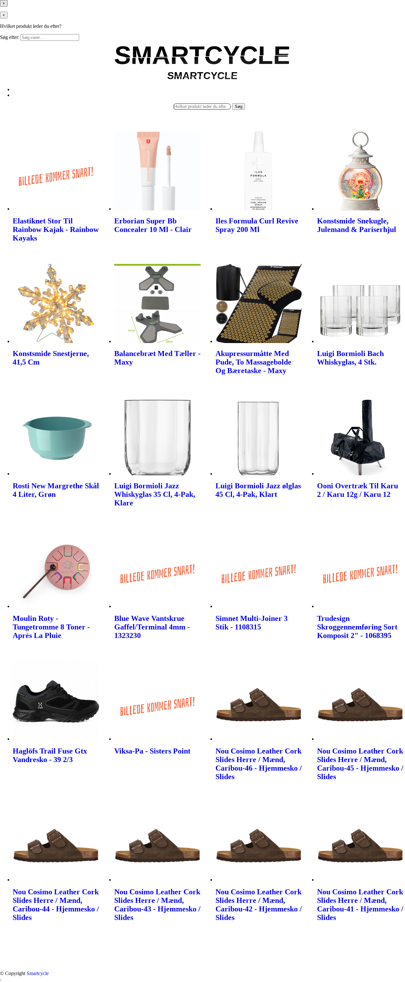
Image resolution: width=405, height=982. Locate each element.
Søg (238, 106)
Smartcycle (38, 973)
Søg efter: (9, 37)
